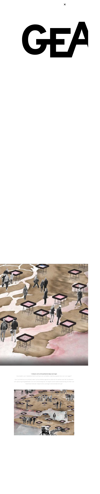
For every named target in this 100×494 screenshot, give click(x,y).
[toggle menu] (64, 4)
